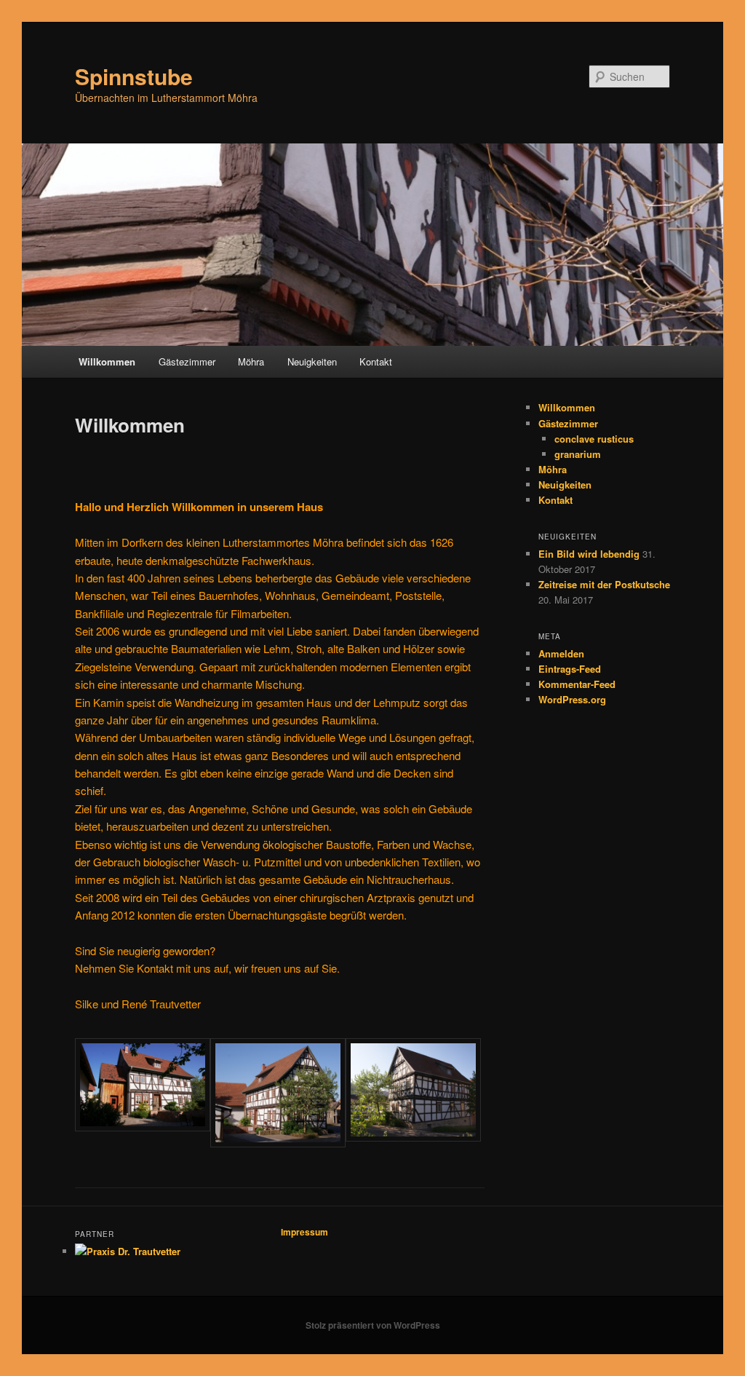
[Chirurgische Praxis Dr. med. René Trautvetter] (127, 1251)
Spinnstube (134, 76)
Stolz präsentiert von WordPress (373, 1325)
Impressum (304, 1231)
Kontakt (375, 361)
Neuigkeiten (312, 361)
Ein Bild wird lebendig (589, 554)
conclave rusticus (594, 439)
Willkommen (107, 361)
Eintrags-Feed (569, 669)
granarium (577, 454)
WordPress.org (572, 699)
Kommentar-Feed (576, 684)
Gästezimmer (187, 361)
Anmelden (561, 653)
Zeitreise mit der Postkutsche (604, 584)
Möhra (251, 361)
